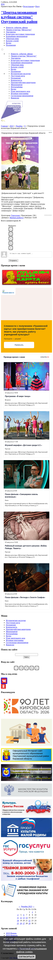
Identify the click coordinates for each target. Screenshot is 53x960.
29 (29, 923)
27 (24, 923)
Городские (15, 215)
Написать (19, 345)
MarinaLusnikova (16, 218)
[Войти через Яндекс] (10, 238)
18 (18, 921)
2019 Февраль (12, 935)
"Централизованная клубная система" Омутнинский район (19, 17)
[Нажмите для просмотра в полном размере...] (20, 164)
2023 (12, 126)
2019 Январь (11, 933)
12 (21, 918)
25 (18, 923)
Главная (4, 126)
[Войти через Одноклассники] (10, 248)
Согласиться (26, 957)
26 (21, 923)
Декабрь (19, 126)
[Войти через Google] (10, 243)
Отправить (13, 260)
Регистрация (28, 6)
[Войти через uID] (10, 229)
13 (24, 918)
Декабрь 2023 (26, 906)
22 (29, 921)
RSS (3, 4)
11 (18, 918)
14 (27, 918)
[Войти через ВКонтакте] (10, 234)
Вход (37, 6)
